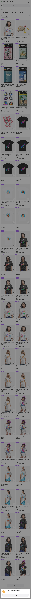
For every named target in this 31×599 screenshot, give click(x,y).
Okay (15, 595)
